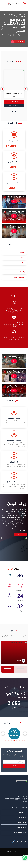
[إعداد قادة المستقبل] (14, 475)
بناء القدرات (14, 462)
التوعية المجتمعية (14, 418)
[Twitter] (17, 841)
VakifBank (21, 812)
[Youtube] (13, 841)
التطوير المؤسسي (14, 440)
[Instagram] (21, 841)
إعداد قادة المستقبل (14, 482)
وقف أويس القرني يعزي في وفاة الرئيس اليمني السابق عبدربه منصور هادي (20, 669)
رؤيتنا (22, 252)
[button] (15, 111)
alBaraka (21, 817)
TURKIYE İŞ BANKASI (18, 832)
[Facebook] (25, 841)
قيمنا (22, 272)
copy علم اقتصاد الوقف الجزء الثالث (8, 669)
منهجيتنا (21, 263)
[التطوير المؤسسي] (14, 433)
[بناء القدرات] (14, 455)
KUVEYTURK (20, 822)
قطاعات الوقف (19, 277)
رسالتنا (21, 258)
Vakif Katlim (20, 827)
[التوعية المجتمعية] (14, 412)
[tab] (2, 24)
